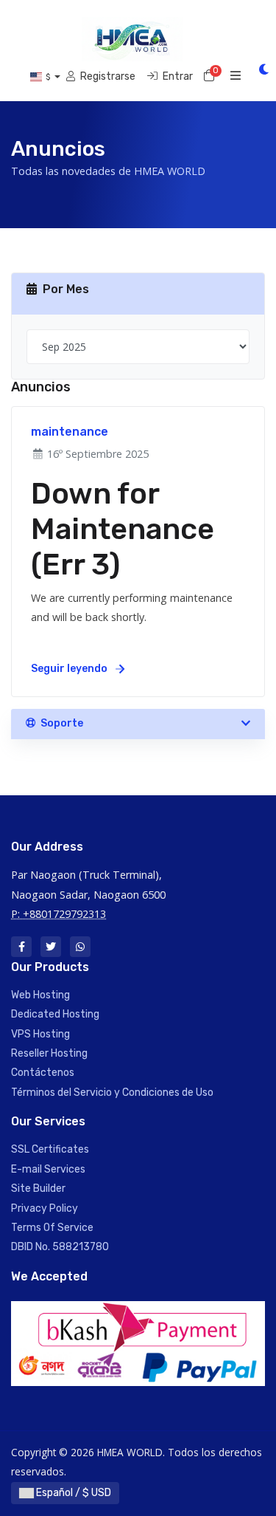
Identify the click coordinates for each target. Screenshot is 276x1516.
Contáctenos (42, 1072)
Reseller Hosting (49, 1053)
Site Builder (38, 1188)
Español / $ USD (72, 1492)
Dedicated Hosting (55, 1014)
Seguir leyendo (70, 668)
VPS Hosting (40, 1034)
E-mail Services (48, 1169)
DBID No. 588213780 (60, 1247)
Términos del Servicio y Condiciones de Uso (112, 1092)
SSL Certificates (50, 1149)
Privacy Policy (44, 1208)
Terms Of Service (52, 1227)
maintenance (69, 432)
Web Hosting (40, 995)
